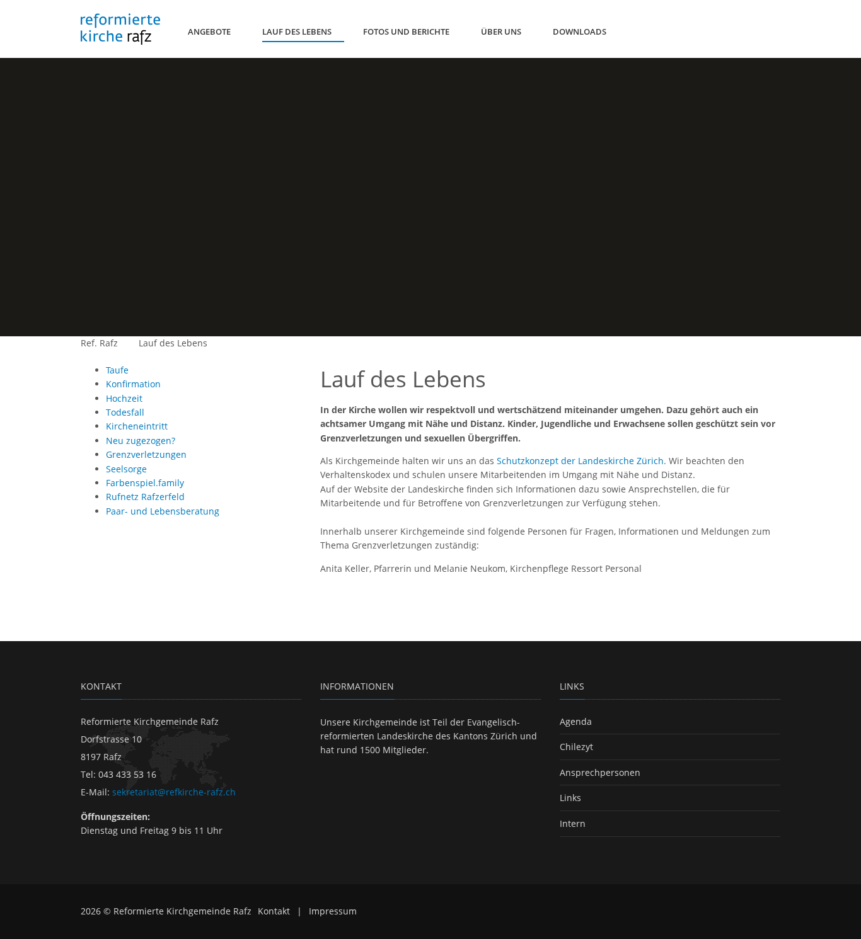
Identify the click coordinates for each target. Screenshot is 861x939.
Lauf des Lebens (173, 343)
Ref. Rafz (99, 343)
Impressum (333, 911)
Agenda (576, 721)
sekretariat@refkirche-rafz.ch (174, 792)
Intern (573, 823)
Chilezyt (576, 747)
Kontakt (274, 911)
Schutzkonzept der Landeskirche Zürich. (581, 461)
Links (570, 798)
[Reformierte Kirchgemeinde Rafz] (120, 29)
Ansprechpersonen (600, 772)
